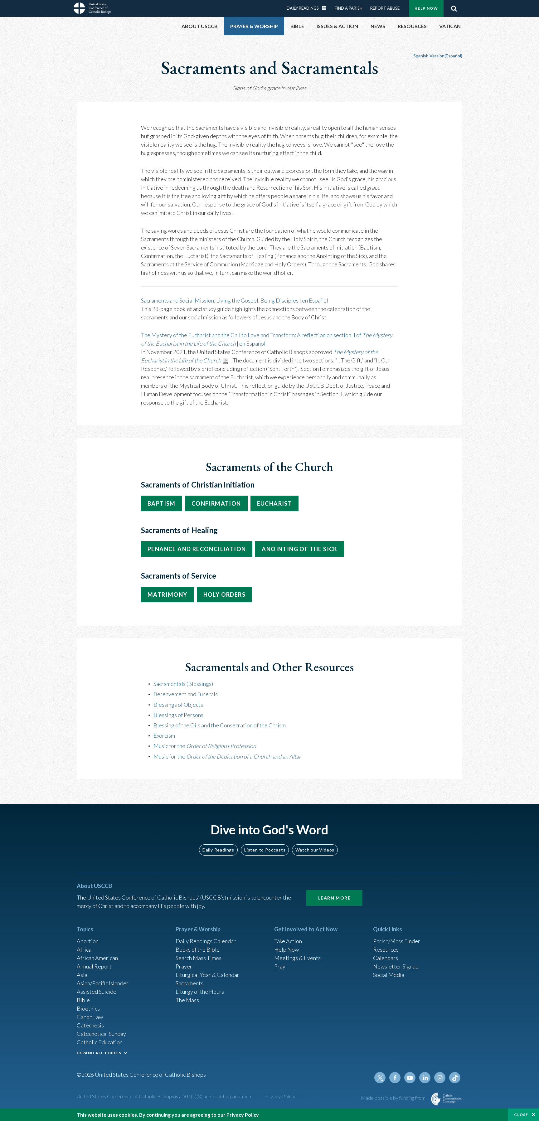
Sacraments (189, 983)
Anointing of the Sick (299, 549)
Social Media (388, 974)
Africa (84, 949)
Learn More (334, 897)
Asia (82, 974)
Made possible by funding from (393, 1098)
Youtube (409, 1077)
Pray (279, 966)
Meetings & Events (297, 957)
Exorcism (164, 735)
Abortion (88, 941)
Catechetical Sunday (101, 1033)
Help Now (426, 8)
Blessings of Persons (178, 714)
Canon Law (90, 1016)
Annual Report (94, 966)
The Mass (187, 1000)
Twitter (380, 1077)
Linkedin (424, 1077)
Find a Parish (348, 8)
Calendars (385, 957)
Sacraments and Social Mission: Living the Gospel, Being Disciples (220, 300)
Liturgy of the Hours (200, 991)
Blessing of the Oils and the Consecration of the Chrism (219, 725)
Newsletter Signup (396, 966)
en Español (315, 300)
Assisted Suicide (96, 991)
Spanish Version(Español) (437, 55)
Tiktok (454, 1077)
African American (97, 957)
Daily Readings (303, 8)
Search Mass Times (198, 957)
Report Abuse (385, 8)
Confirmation (216, 503)
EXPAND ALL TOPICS (99, 1053)
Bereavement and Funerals (185, 694)
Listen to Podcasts (264, 849)
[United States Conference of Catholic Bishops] (92, 9)
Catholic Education (100, 1042)
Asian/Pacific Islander (103, 983)
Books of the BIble (198, 949)
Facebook (395, 1077)
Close (521, 1114)
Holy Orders (224, 594)
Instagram (439, 1077)
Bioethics (88, 1008)
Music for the (204, 745)
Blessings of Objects (178, 704)
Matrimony (167, 594)
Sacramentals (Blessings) (183, 683)
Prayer (184, 966)
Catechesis (90, 1025)
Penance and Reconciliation (197, 549)
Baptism (162, 503)
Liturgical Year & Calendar (207, 974)
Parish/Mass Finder (396, 941)
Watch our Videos (314, 849)
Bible (83, 1000)
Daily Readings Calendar (326, 8)
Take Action (288, 941)
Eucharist (274, 503)
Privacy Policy (280, 1096)
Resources (386, 949)
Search (454, 8)
